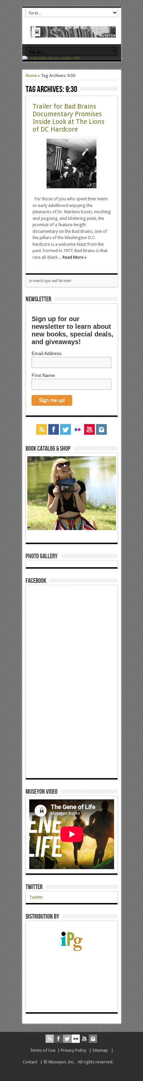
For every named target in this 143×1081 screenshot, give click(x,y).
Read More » (74, 257)
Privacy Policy (73, 1050)
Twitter (34, 887)
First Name (43, 375)
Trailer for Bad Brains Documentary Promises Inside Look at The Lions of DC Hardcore (68, 118)
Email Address (47, 353)
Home (31, 75)
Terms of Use (43, 1050)
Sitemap (100, 1050)
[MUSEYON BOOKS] (73, 33)
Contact (30, 1061)
